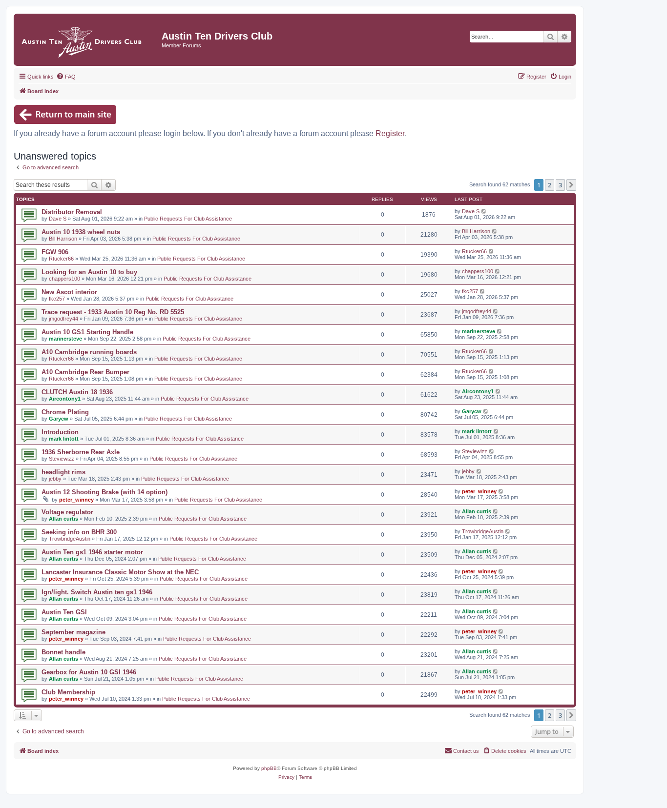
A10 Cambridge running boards (89, 352)
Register (390, 133)
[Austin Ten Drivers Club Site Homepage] (89, 39)
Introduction (60, 432)
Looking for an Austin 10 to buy (89, 272)
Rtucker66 (61, 259)
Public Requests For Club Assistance (188, 219)
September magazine (73, 632)
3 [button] (560, 185)
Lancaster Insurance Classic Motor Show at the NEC (120, 572)
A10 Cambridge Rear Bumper (85, 372)
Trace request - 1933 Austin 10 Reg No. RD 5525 (113, 312)
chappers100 (64, 279)
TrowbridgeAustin (69, 539)
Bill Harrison (63, 239)
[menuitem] (66, 76)
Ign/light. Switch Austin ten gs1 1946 (97, 592)
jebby (55, 479)
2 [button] (549, 185)
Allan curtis (63, 519)
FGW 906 (55, 252)
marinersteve (65, 339)
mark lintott (64, 439)
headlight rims (63, 472)
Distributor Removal (72, 212)
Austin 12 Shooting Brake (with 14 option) (104, 492)
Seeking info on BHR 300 (79, 532)
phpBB (269, 768)
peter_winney (76, 500)
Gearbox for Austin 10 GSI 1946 (89, 672)
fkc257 (57, 299)
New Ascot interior (69, 292)
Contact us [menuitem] (466, 751)
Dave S (57, 219)
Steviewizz (61, 459)
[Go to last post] (484, 211)
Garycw (58, 419)
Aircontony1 (65, 399)
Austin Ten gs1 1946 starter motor (92, 552)
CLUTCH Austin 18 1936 (77, 392)
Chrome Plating (65, 412)
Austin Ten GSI (64, 612)
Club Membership (68, 692)
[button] (571, 185)
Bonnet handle (63, 652)
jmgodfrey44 (63, 319)
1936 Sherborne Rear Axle (81, 452)
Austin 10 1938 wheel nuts (81, 232)
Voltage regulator (67, 512)
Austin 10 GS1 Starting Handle (87, 332)
